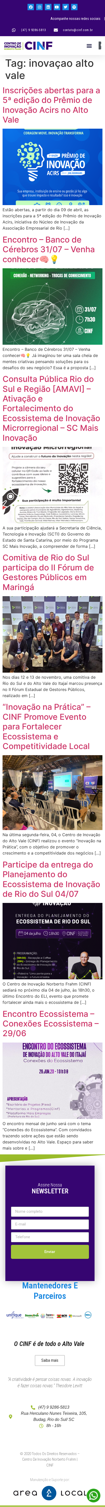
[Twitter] (65, 7)
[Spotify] (74, 7)
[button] (89, 45)
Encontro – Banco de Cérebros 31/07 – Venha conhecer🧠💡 (49, 249)
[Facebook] (31, 7)
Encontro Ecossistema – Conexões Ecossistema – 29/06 (51, 1023)
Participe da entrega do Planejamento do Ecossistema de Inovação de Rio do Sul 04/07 (51, 879)
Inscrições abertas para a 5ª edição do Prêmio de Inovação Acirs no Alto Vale (51, 105)
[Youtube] (57, 7)
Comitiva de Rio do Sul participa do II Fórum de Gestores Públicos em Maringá (48, 572)
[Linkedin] (48, 7)
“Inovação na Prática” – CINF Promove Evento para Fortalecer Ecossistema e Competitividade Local (46, 726)
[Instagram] (39, 7)
